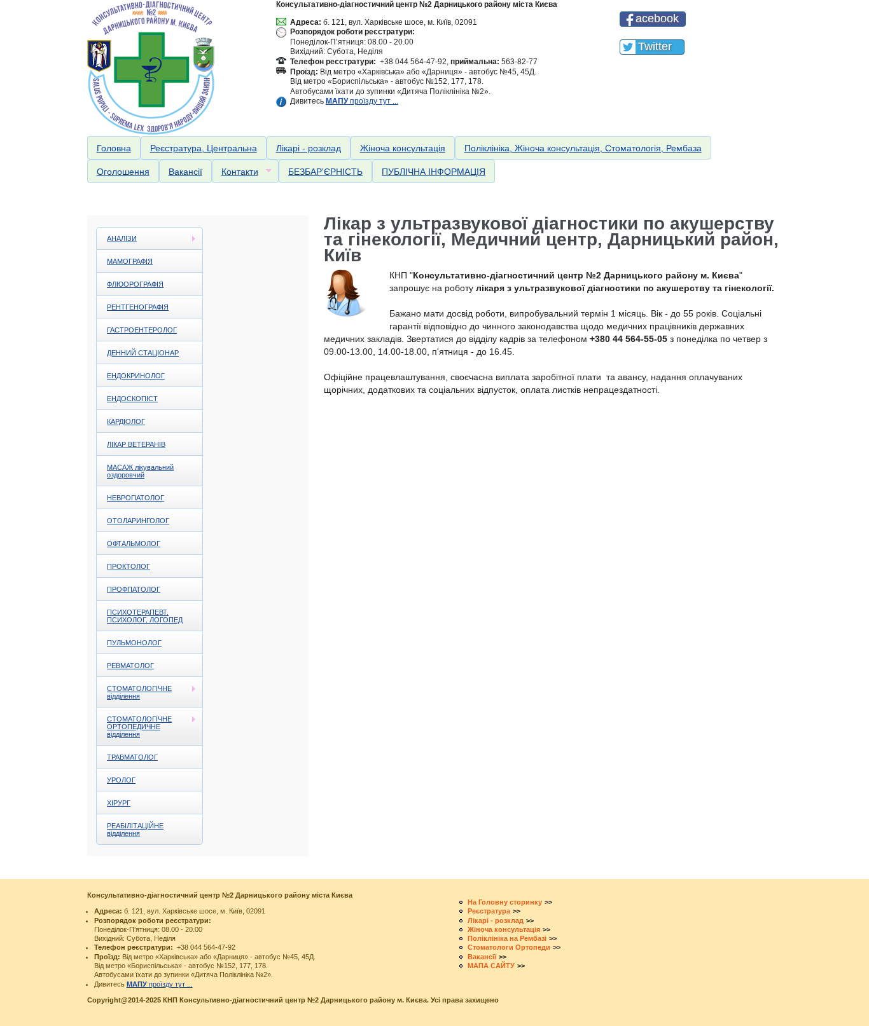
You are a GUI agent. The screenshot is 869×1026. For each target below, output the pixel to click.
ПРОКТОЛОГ (128, 566)
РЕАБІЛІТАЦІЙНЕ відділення (135, 829)
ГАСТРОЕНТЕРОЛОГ (142, 330)
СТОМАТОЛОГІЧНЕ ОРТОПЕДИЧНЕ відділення (134, 726)
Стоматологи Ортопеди (509, 947)
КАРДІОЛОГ (126, 421)
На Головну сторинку (505, 902)
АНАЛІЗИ (117, 239)
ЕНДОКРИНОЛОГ (136, 376)
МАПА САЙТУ (491, 965)
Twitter (655, 46)
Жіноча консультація (402, 148)
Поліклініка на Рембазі (507, 938)
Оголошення (123, 172)
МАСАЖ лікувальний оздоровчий (140, 471)
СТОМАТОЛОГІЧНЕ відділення (134, 692)
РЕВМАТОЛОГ (130, 665)
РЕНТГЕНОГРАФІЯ (138, 307)
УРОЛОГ (121, 780)
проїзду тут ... (362, 101)
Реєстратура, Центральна (203, 148)
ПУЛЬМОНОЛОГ (134, 642)
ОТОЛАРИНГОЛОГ (138, 520)
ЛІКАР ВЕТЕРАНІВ (136, 444)
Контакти (235, 172)
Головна (114, 148)
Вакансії (185, 172)
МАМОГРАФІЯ (130, 261)
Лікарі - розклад (308, 148)
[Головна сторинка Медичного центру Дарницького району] (176, 67)
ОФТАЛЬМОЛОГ (133, 543)
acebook (657, 18)
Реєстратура (489, 911)
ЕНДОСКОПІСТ (132, 398)
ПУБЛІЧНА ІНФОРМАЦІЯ (433, 172)
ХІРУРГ (118, 803)
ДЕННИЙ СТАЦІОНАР (143, 353)
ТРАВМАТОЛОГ (132, 757)
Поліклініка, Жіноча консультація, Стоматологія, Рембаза (583, 148)
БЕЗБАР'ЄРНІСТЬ (325, 172)
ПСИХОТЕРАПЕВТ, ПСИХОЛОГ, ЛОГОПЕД (145, 616)
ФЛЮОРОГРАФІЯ (135, 284)
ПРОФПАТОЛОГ (133, 589)
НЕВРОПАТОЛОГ (135, 498)
